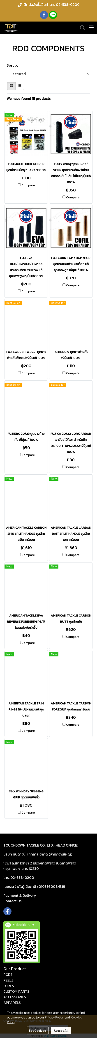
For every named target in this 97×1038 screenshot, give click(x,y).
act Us (12, 900)
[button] (80, 27)
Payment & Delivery (19, 895)
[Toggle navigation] (91, 28)
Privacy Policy (54, 1017)
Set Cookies (37, 1030)
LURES (8, 985)
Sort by (14, 65)
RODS (7, 974)
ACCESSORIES (14, 997)
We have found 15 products (29, 98)
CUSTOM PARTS (16, 991)
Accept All (61, 1030)
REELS (8, 980)
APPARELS (12, 1002)
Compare (28, 185)
